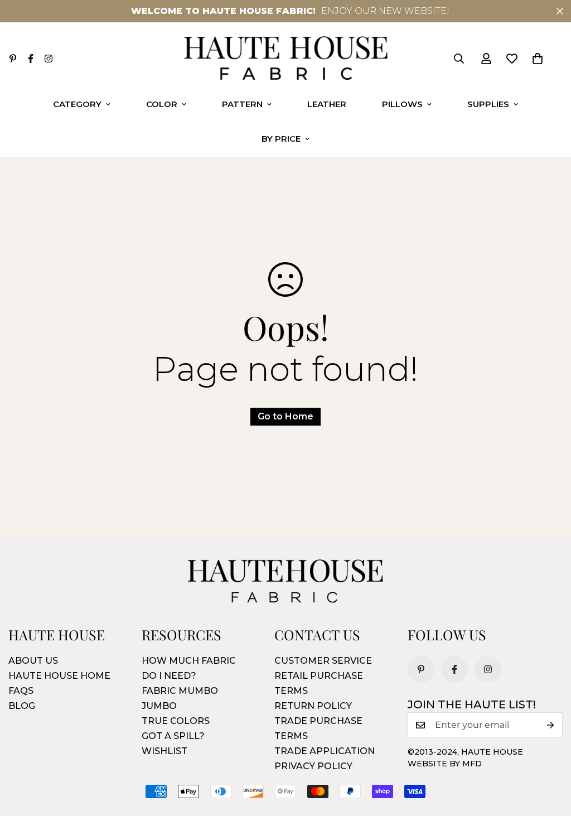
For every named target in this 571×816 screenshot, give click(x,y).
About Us (33, 660)
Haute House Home (59, 675)
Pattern (242, 104)
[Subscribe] (550, 725)
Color (161, 104)
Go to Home (285, 416)
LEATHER (326, 104)
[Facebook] (30, 58)
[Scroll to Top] (549, 755)
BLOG (21, 706)
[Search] (458, 58)
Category (77, 104)
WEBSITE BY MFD (445, 764)
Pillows (402, 104)
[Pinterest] (12, 58)
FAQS (20, 690)
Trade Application (324, 751)
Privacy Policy (313, 766)
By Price (281, 138)
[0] (537, 58)
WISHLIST (164, 751)
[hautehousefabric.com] (286, 59)
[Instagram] (48, 58)
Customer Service (323, 660)
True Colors (176, 721)
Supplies (488, 104)
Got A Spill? (173, 736)
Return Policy (313, 706)
